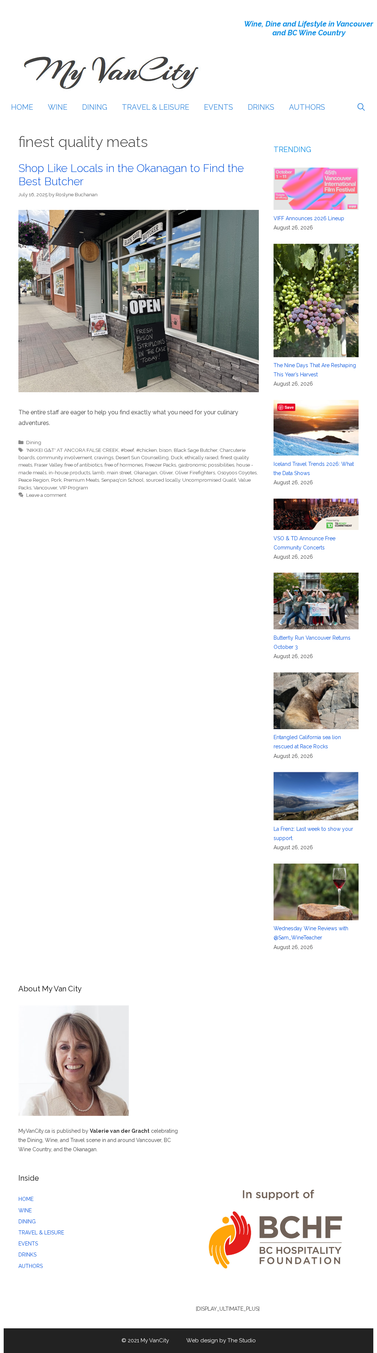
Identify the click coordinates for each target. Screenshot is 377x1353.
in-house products (69, 472)
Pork (56, 480)
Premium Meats (81, 480)
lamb (98, 472)
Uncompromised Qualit (209, 480)
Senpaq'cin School (122, 480)
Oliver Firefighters (195, 472)
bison (165, 450)
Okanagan (145, 472)
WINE (57, 107)
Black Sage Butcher (195, 450)
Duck (177, 457)
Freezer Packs (160, 465)
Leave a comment (46, 495)
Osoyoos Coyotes (237, 472)
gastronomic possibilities (206, 465)
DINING (94, 107)
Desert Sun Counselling (142, 457)
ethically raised (201, 457)
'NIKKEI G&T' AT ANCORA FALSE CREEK (72, 450)
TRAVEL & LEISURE (155, 107)
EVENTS (218, 107)
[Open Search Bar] (361, 107)
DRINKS (261, 107)
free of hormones (124, 465)
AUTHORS (307, 107)
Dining (33, 442)
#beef (127, 450)
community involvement (64, 457)
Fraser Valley (48, 465)
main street (119, 472)
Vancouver (45, 488)
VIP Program (73, 488)
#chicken (146, 450)
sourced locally (163, 480)
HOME (22, 107)
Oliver (166, 472)
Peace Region (33, 480)
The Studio (242, 1340)
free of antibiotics (83, 465)
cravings (103, 457)
